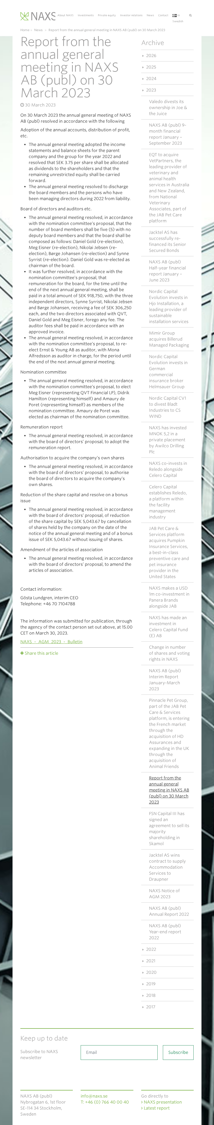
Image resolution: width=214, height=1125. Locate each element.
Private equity (107, 15)
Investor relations (131, 15)
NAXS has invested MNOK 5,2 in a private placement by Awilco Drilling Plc (168, 439)
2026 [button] (150, 55)
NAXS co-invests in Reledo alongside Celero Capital (168, 469)
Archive (152, 43)
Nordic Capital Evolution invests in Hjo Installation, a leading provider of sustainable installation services (168, 306)
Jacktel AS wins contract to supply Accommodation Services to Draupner (167, 867)
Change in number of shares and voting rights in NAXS (169, 653)
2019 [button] (150, 983)
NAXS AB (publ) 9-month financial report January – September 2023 (167, 134)
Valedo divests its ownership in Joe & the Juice (168, 107)
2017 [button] (150, 1006)
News (150, 15)
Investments (86, 15)
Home (24, 30)
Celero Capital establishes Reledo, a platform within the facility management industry (168, 501)
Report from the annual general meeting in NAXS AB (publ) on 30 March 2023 (169, 790)
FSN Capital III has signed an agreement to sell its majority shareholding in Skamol (169, 828)
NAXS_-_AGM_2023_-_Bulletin (51, 641)
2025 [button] (150, 67)
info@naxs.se (94, 1096)
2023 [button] (150, 90)
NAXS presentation (162, 1102)
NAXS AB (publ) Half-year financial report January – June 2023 (167, 270)
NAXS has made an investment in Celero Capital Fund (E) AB (168, 626)
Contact (163, 15)
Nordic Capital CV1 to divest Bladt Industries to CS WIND (167, 407)
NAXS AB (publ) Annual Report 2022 (169, 911)
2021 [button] (150, 960)
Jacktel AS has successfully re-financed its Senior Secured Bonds (167, 241)
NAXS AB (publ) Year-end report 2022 (165, 931)
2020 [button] (151, 972)
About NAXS (65, 15)
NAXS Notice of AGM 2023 (164, 893)
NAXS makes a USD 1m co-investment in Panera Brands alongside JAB (169, 597)
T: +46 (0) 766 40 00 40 (105, 1102)
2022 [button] (150, 949)
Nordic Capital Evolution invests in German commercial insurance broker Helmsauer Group (168, 371)
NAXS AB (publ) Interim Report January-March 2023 (165, 679)
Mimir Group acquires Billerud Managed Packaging (169, 339)
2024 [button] (150, 78)
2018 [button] (150, 995)
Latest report (156, 1108)
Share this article (41, 653)
